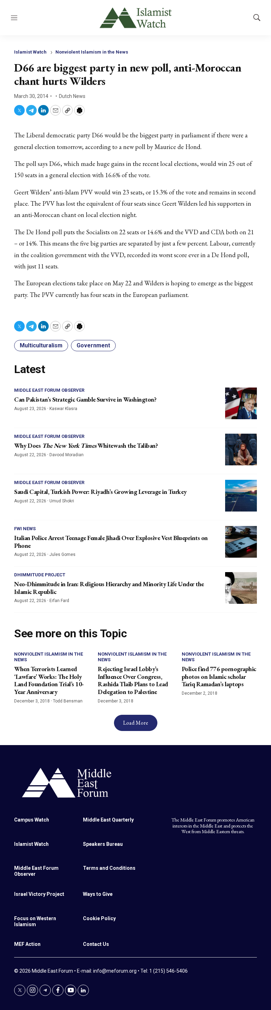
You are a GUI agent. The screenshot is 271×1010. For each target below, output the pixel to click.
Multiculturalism (41, 345)
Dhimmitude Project (39, 574)
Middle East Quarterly (108, 820)
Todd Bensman (68, 701)
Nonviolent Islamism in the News (91, 52)
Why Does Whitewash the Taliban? (86, 445)
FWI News (25, 528)
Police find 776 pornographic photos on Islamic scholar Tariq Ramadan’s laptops (219, 676)
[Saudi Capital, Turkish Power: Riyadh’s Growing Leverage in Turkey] (241, 496)
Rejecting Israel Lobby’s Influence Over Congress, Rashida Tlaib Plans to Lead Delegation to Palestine (133, 680)
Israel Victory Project (39, 894)
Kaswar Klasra (63, 408)
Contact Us (96, 944)
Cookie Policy (99, 918)
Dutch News (72, 96)
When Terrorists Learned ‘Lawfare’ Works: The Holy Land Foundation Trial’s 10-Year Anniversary (49, 680)
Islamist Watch (30, 52)
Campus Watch (31, 820)
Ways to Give (98, 894)
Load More (135, 722)
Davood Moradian (66, 454)
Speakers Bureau (103, 844)
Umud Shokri (61, 500)
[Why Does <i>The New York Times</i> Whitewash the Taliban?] (241, 449)
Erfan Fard (59, 600)
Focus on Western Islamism (35, 921)
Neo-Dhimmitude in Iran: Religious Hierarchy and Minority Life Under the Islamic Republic (109, 588)
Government (93, 345)
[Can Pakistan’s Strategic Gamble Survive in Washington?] (241, 403)
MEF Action (27, 944)
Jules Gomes (62, 554)
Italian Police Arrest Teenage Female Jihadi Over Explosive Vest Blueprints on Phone (111, 542)
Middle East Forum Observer (49, 390)
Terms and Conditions (109, 868)
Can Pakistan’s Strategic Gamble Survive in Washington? (85, 399)
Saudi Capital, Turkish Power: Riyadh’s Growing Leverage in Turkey (100, 492)
